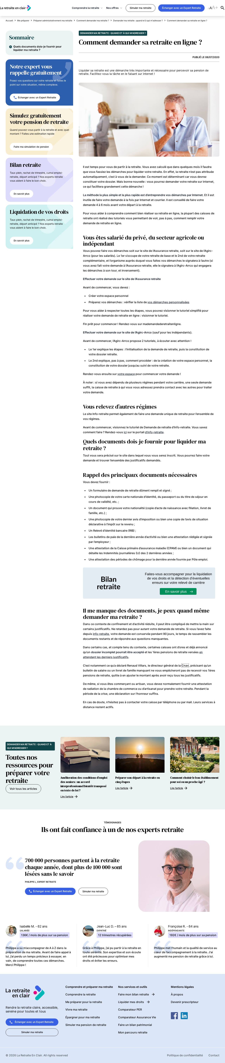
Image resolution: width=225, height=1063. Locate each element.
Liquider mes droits (131, 1002)
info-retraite (101, 634)
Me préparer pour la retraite (83, 1002)
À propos (177, 994)
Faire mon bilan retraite (133, 994)
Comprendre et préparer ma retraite (89, 987)
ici (125, 432)
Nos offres (112, 7)
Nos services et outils (132, 987)
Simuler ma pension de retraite (85, 1025)
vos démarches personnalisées (168, 302)
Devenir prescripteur (184, 1002)
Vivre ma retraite (76, 1009)
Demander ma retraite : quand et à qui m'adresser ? (113, 33)
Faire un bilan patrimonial (135, 1025)
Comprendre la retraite (85, 7)
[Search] (222, 7)
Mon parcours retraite (132, 1032)
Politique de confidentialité (185, 1055)
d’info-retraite (154, 432)
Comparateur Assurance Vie (137, 1017)
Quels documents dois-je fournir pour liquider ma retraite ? (37, 48)
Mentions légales (182, 987)
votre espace (126, 374)
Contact (213, 1055)
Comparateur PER (130, 1009)
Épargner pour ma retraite (82, 1017)
